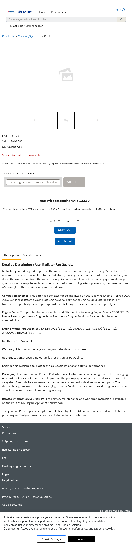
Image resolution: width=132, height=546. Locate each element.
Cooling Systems (29, 36)
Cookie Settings (51, 539)
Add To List (65, 241)
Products (57, 12)
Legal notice (10, 480)
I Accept (81, 539)
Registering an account (16, 449)
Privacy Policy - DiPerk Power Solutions (27, 497)
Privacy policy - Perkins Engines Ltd (24, 488)
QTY (52, 220)
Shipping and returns (15, 441)
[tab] (66, 120)
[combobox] (60, 19)
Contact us (9, 433)
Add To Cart (65, 230)
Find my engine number (17, 466)
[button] (120, 10)
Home (43, 12)
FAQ (5, 458)
